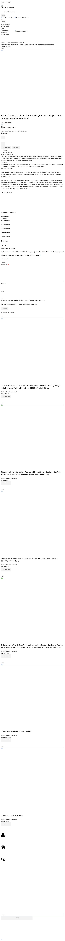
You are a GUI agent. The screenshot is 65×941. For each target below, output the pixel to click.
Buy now (15, 147)
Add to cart (6, 147)
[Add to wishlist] (3, 642)
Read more (24, 131)
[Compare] (3, 660)
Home (3, 42)
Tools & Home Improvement (14, 42)
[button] (6, 656)
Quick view (7, 660)
